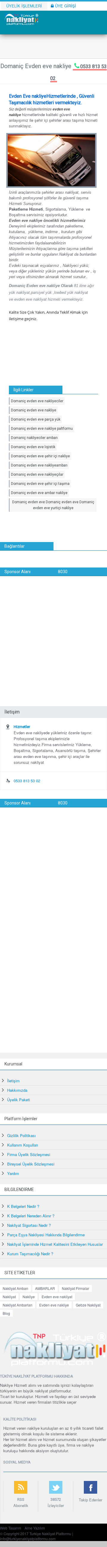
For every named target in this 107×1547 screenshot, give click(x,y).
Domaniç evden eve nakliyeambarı (39, 465)
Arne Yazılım (35, 1527)
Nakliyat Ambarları (17, 1304)
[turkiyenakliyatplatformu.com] (21, 19)
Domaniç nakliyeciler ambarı (34, 438)
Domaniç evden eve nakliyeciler (37, 401)
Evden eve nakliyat (57, 1296)
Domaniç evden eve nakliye (33, 410)
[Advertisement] (53, 632)
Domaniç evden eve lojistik (33, 447)
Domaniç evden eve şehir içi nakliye (40, 456)
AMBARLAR (45, 1288)
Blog (6, 1313)
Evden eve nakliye (54, 1304)
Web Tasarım (10, 1527)
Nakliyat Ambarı (15, 1288)
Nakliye (29, 1296)
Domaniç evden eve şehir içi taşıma (40, 484)
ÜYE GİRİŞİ (65, 6)
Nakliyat (9, 1296)
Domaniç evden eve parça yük (35, 419)
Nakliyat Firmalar (75, 1288)
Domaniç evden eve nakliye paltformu (42, 429)
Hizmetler (22, 726)
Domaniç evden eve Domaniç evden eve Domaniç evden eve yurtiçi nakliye (53, 505)
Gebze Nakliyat (88, 1304)
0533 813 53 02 (27, 780)
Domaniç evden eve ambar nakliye (39, 493)
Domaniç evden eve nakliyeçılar (37, 474)
